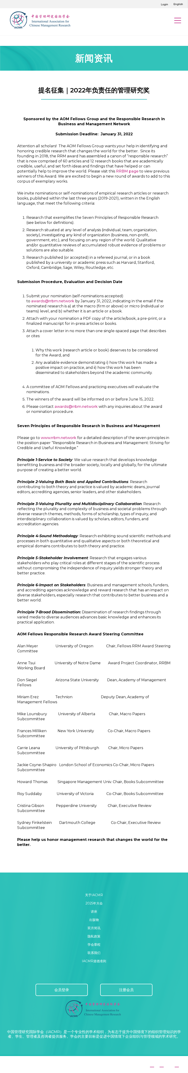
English (178, 4)
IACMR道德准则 (94, 961)
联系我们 (94, 953)
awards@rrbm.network (52, 301)
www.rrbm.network (58, 438)
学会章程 (94, 944)
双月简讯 (94, 928)
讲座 (94, 911)
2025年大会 (94, 903)
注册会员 (126, 990)
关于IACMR (94, 895)
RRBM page (127, 171)
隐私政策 (94, 936)
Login (164, 4)
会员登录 (61, 990)
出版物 (94, 920)
